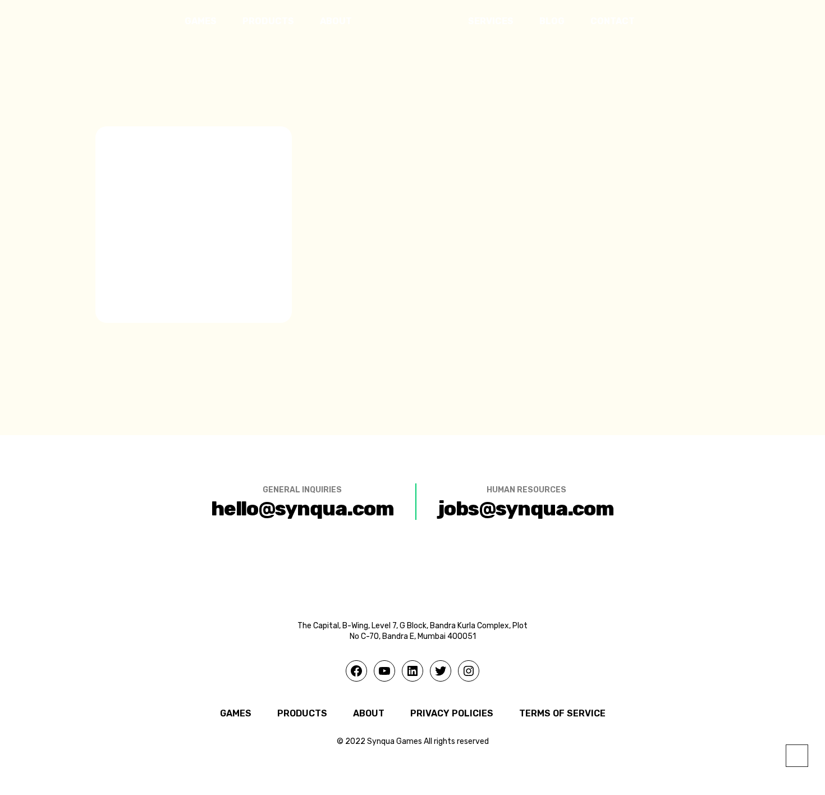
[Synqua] (410, 21)
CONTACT (612, 21)
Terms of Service (562, 713)
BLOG (552, 21)
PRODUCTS (268, 21)
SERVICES (491, 21)
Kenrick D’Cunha (193, 57)
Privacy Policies (451, 713)
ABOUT (336, 21)
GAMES (201, 21)
